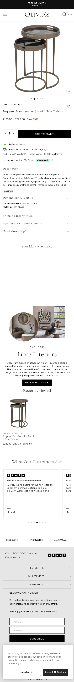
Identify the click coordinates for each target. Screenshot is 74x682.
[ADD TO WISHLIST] (68, 106)
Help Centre (36, 567)
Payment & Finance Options (22, 224)
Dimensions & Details (18, 198)
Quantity (9, 126)
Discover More (37, 382)
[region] (38, 662)
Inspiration (36, 584)
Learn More (26, 672)
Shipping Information (18, 216)
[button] (28, 522)
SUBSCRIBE (37, 638)
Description (11, 169)
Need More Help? (15, 231)
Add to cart (44, 134)
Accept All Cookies (55, 672)
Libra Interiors (12, 104)
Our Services (36, 576)
